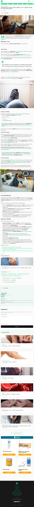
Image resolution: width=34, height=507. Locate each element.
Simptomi (3, 344)
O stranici (17, 486)
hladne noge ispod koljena (7, 275)
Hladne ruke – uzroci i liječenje (8, 378)
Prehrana (15, 3)
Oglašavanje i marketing (17, 492)
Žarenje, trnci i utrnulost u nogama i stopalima (11, 345)
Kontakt (17, 489)
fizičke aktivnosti (7, 78)
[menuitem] (28, 1)
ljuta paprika (5, 232)
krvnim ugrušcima (20, 57)
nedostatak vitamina (11, 163)
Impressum (17, 487)
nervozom (22, 197)
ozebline (29, 215)
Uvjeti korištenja (17, 490)
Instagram (20, 499)
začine (11, 231)
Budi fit (24, 3)
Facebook (14, 499)
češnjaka (10, 233)
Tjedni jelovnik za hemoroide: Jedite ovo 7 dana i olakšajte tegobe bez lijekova (17, 267)
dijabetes (24, 162)
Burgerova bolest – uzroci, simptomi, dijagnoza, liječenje (12, 410)
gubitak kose (5, 119)
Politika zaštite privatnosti (17, 493)
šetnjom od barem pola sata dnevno (25, 55)
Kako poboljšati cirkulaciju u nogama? (9, 361)
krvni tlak (9, 144)
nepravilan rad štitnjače (18, 113)
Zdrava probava (4, 3)
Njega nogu (4, 360)
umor (4, 118)
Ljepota (20, 3)
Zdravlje (10, 3)
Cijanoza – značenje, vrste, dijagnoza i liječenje (11, 394)
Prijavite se (17, 326)
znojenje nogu (13, 69)
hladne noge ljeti (17, 275)
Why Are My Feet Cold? (13, 278)
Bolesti (3, 408)
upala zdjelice (9, 153)
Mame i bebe (30, 3)
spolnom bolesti (21, 153)
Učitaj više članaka (17, 433)
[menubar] (28, 1)
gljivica (23, 209)
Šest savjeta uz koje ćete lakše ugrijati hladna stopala (12, 247)
